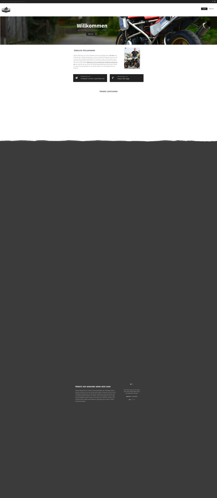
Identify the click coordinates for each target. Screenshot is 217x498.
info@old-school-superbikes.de (19, 1)
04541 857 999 (123, 79)
